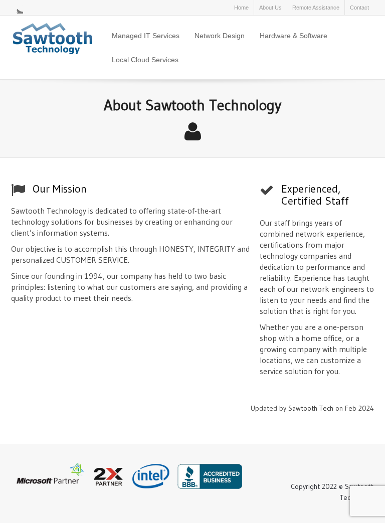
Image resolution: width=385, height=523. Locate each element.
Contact (359, 8)
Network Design (220, 36)
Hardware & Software (293, 36)
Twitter (17, 8)
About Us (270, 8)
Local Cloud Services (145, 60)
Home (241, 8)
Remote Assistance (315, 8)
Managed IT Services (145, 36)
